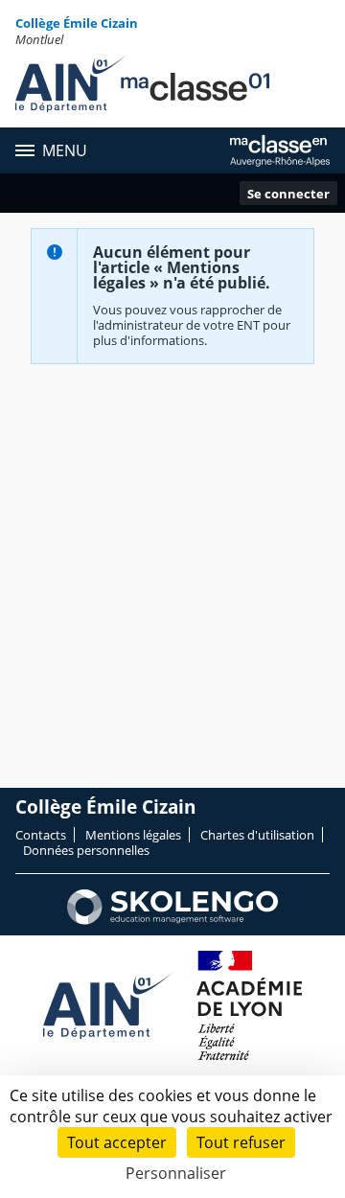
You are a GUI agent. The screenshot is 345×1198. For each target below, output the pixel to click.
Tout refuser (241, 1142)
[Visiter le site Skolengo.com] (172, 920)
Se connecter (288, 193)
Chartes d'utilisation (257, 834)
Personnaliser (176, 1173)
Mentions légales (133, 834)
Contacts (40, 834)
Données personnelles (86, 850)
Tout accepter (117, 1142)
